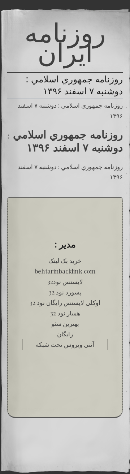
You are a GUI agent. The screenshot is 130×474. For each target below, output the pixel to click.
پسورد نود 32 (65, 292)
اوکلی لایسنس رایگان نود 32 (65, 302)
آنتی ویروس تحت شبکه (65, 344)
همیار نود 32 (65, 313)
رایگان (65, 334)
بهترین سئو (65, 323)
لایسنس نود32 (65, 281)
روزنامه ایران (65, 42)
